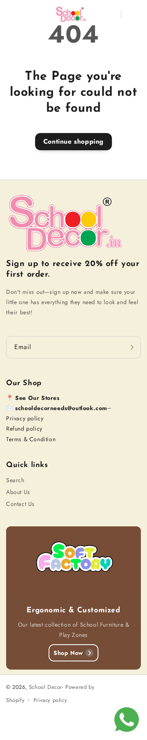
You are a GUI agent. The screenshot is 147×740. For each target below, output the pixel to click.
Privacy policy (24, 418)
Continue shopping (73, 141)
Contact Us (20, 504)
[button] (12, 14)
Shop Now (68, 653)
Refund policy (24, 428)
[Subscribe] (132, 347)
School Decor (45, 687)
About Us (18, 492)
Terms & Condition (31, 439)
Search (15, 480)
